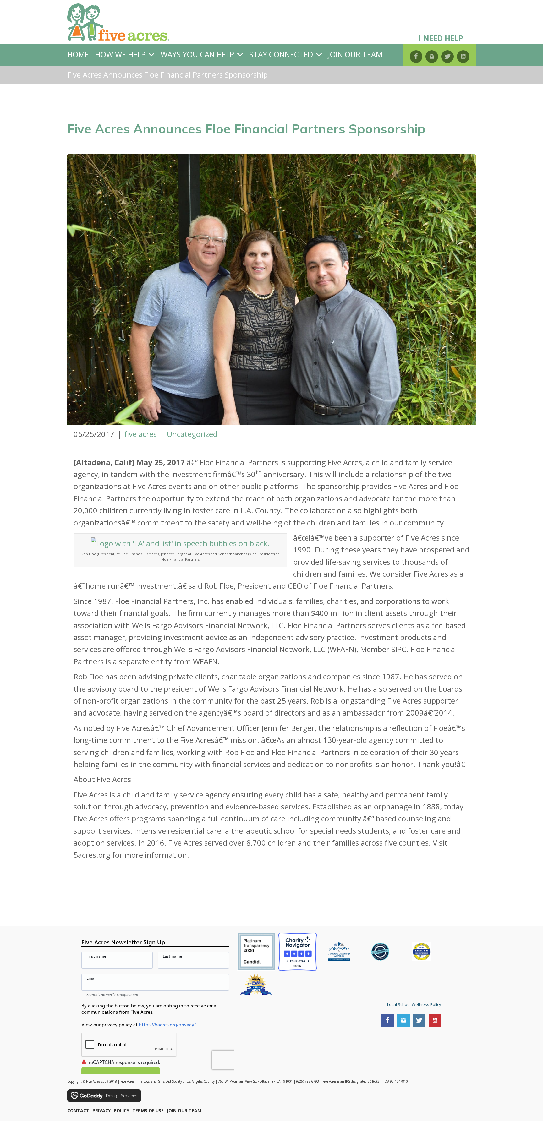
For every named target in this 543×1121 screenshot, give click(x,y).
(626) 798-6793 (307, 1082)
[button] (416, 56)
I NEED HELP (441, 38)
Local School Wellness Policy (414, 1004)
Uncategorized (192, 434)
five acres (140, 434)
